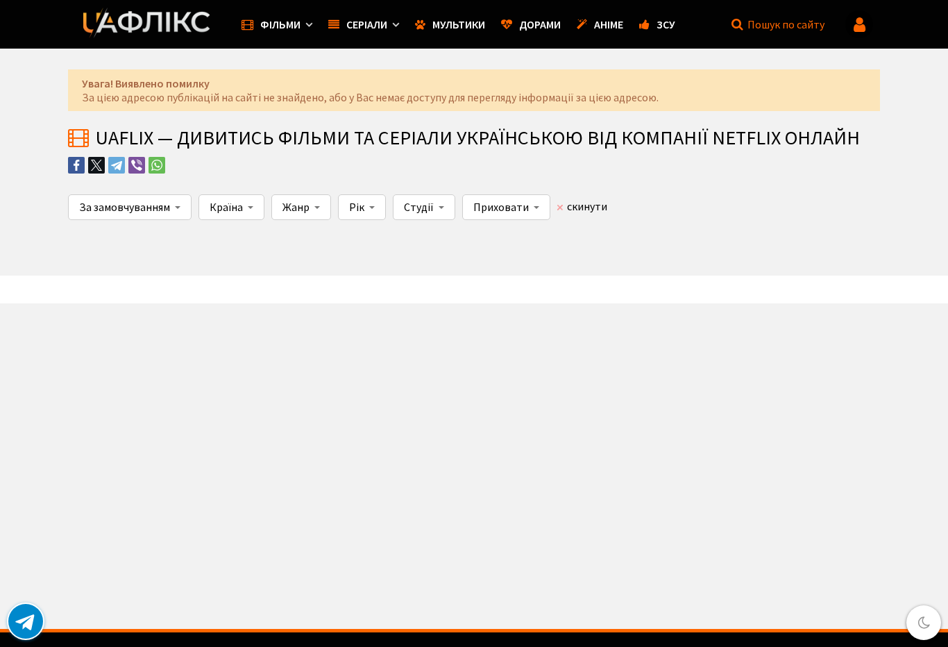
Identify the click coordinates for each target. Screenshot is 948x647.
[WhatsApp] (157, 165)
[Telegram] (116, 165)
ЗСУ (666, 24)
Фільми (280, 24)
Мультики (458, 24)
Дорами (540, 24)
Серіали (366, 24)
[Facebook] (76, 165)
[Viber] (136, 165)
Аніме (608, 24)
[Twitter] (96, 165)
